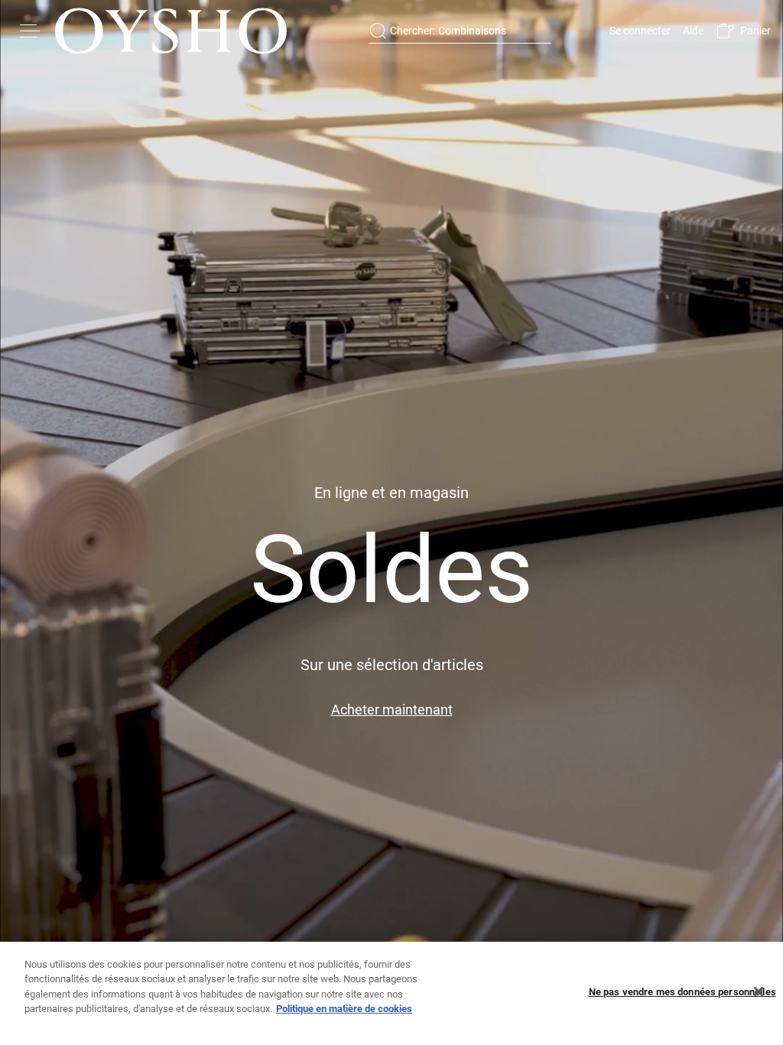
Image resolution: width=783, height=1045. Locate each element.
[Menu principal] (30, 30)
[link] (638, 30)
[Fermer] (758, 991)
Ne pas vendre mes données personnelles (682, 992)
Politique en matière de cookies (344, 1008)
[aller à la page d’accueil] (171, 30)
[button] (743, 31)
